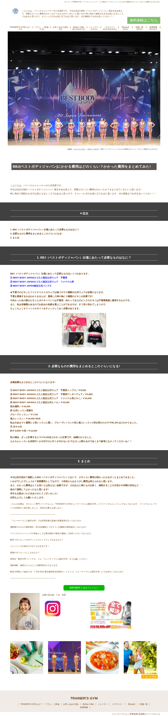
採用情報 (153, 27)
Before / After (78, 27)
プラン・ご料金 (42, 27)
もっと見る (150, 676)
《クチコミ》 (110, 27)
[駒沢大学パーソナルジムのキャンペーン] (112, 636)
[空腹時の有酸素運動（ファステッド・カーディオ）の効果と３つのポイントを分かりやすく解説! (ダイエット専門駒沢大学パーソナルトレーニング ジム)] (140, 657)
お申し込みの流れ (60, 27)
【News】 (125, 27)
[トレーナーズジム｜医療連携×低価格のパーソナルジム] (15, 11)
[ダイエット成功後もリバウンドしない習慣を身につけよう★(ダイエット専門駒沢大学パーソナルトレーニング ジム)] (26, 657)
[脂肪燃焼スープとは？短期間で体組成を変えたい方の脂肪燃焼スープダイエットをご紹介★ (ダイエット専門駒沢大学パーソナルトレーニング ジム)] (102, 657)
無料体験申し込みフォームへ (84, 587)
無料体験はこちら (144, 20)
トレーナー (94, 27)
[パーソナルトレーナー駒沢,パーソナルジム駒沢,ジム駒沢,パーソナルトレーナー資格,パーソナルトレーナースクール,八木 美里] (52, 617)
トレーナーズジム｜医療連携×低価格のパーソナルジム (136, 714)
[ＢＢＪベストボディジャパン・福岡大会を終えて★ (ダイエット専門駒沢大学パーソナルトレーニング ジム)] (64, 657)
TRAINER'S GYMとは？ (20, 27)
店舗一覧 (139, 27)
